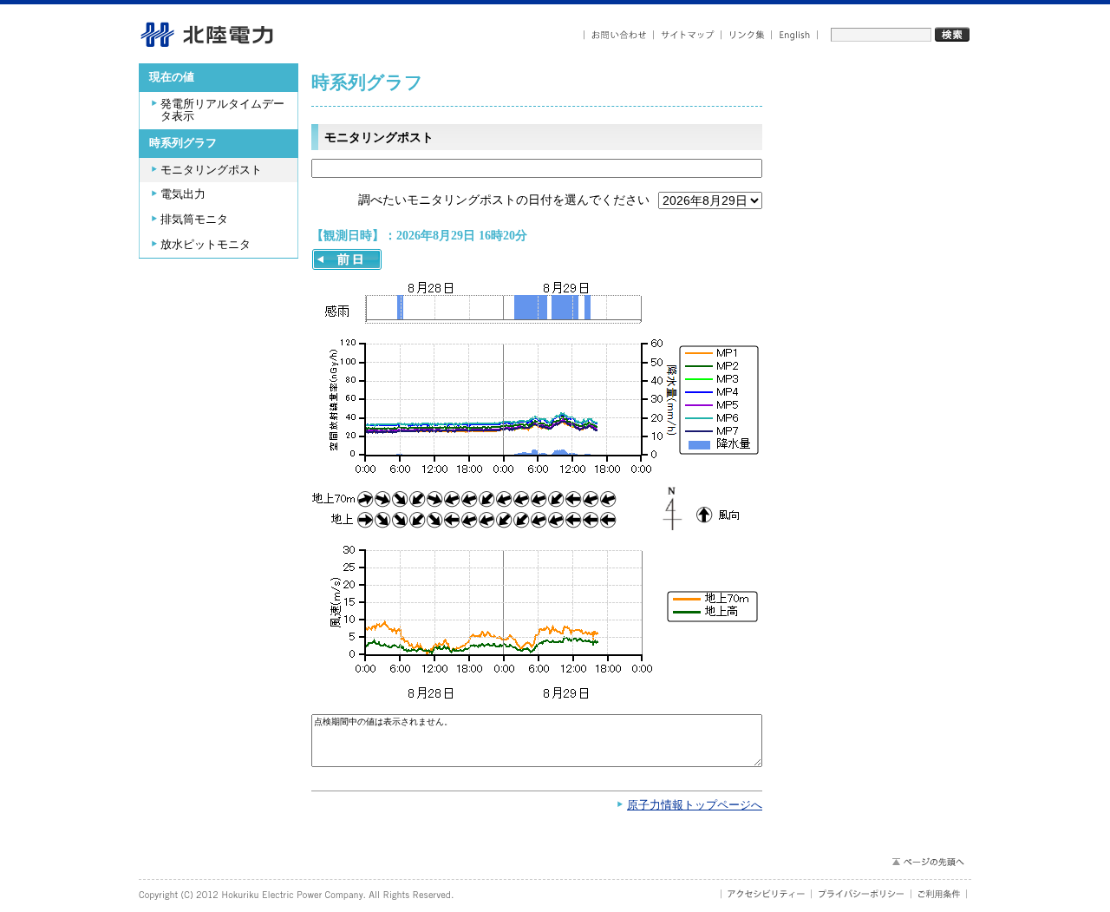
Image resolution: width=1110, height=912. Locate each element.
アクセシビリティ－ (766, 894)
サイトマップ (688, 35)
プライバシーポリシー (861, 894)
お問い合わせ (619, 35)
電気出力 (183, 194)
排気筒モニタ (194, 219)
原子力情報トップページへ (694, 805)
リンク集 (747, 35)
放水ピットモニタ (205, 245)
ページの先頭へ (927, 861)
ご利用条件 (939, 894)
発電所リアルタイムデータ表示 (222, 110)
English (795, 35)
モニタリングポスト (211, 170)
